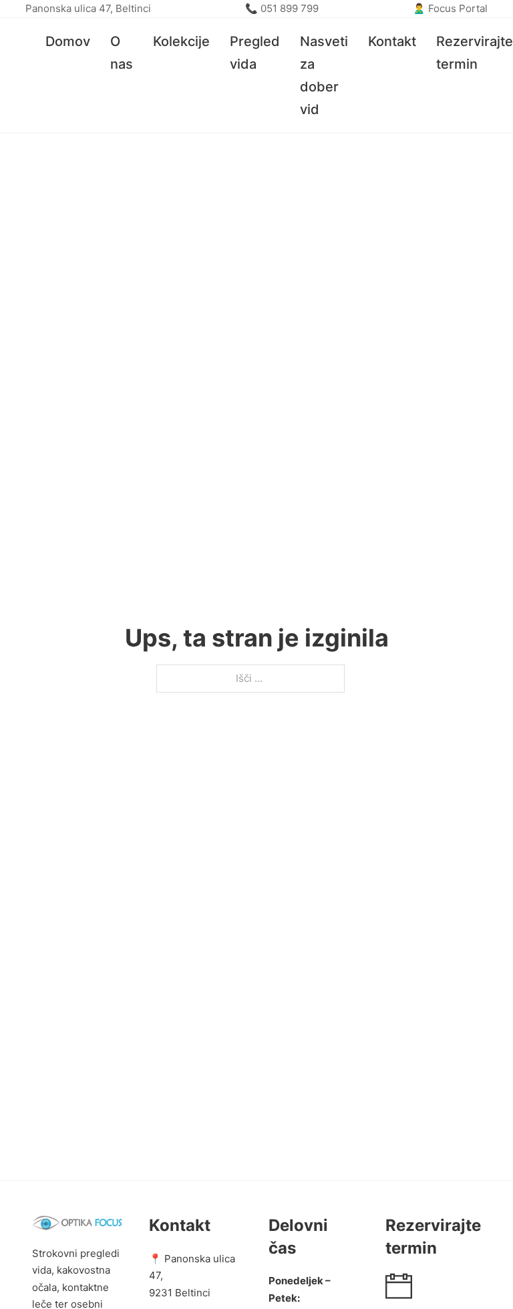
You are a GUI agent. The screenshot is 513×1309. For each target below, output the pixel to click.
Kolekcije (181, 41)
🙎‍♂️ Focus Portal (450, 8)
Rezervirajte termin (474, 52)
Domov (67, 41)
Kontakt (392, 41)
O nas (121, 52)
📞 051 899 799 (282, 8)
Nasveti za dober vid (324, 75)
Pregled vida (255, 52)
